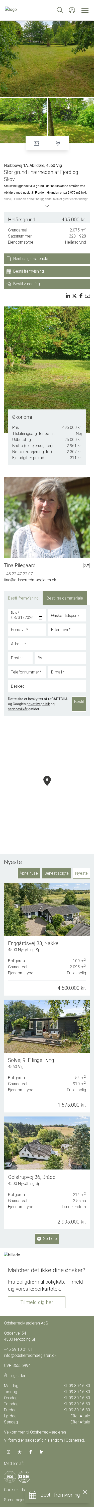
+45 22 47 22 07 (18, 573)
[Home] (26, 10)
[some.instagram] (8, 1452)
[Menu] (84, 10)
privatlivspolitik (38, 704)
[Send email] (87, 295)
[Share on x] (74, 295)
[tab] (23, 598)
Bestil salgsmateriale (65, 598)
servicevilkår (18, 709)
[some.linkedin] (41, 1452)
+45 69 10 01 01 (18, 1349)
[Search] (60, 10)
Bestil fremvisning (23, 598)
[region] (47, 787)
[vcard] (86, 565)
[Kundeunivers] (72, 10)
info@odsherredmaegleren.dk (30, 1355)
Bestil (79, 701)
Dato (15, 612)
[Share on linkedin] (67, 295)
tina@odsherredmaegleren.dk (30, 580)
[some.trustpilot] (19, 1452)
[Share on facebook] (80, 295)
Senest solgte (56, 873)
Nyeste (81, 873)
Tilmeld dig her (36, 1302)
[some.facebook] (30, 1452)
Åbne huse (29, 873)
